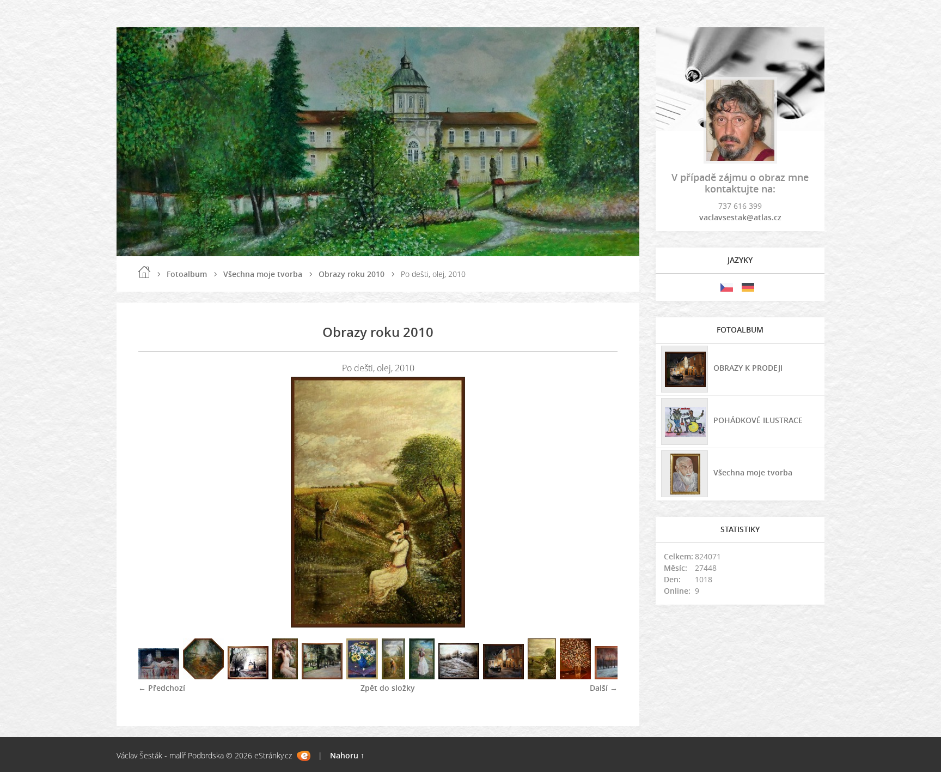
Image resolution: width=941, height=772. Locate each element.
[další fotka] (600, 502)
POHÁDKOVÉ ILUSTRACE (758, 420)
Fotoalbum (187, 274)
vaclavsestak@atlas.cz (740, 217)
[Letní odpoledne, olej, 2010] (422, 676)
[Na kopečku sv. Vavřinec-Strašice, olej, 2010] (458, 676)
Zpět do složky (387, 688)
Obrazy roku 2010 (351, 274)
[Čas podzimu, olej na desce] (203, 676)
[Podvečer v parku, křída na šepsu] (615, 676)
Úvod (144, 272)
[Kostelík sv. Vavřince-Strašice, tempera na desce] (248, 676)
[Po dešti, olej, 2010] (542, 676)
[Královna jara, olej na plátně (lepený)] (285, 676)
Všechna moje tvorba (262, 274)
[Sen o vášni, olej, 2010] (158, 676)
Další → (604, 688)
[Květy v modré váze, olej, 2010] (362, 676)
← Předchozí (161, 688)
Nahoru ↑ (347, 755)
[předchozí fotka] (156, 502)
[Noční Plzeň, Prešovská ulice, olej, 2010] (503, 676)
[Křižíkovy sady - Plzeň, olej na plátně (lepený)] (322, 676)
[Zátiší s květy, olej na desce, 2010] (575, 676)
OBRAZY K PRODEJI (748, 368)
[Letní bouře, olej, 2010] (393, 676)
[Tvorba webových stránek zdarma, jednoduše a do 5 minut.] (303, 756)
